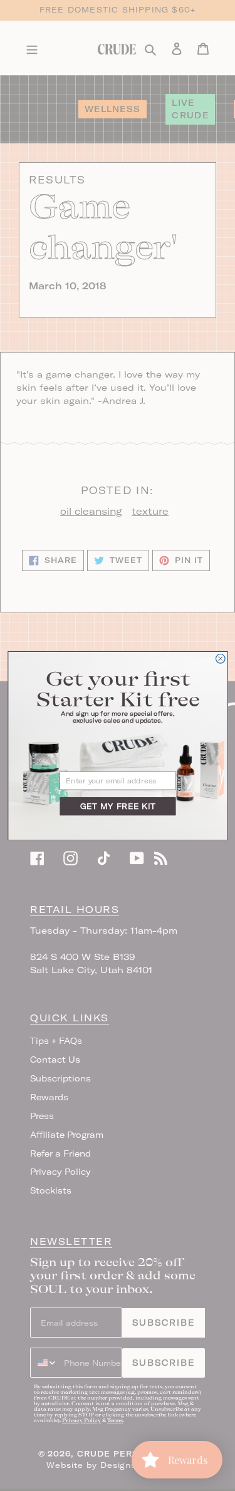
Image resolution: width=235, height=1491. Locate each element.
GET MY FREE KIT (117, 806)
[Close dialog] (220, 658)
